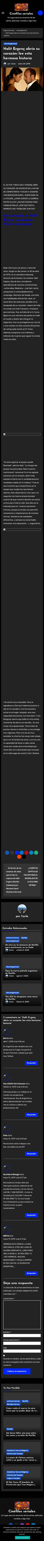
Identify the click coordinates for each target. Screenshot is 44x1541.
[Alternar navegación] (3, 13)
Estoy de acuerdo (22, 1538)
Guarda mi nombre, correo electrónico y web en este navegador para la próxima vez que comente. (22, 1362)
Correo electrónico (11, 1340)
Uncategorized (10, 44)
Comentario (8, 1299)
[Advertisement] (22, 116)
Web (5, 1348)
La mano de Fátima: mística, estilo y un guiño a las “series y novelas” (21, 1460)
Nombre (7, 1332)
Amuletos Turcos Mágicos (17, 1450)
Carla (13, 64)
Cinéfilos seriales (21, 13)
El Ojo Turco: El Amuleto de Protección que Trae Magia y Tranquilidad (20, 1484)
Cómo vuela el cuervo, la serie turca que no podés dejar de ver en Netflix (21, 1410)
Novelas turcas (13, 1404)
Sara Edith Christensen (14, 1084)
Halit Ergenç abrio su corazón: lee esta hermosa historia (21, 53)
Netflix (24, 938)
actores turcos (12, 938)
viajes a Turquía (13, 1478)
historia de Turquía (15, 1454)
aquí (27, 224)
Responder (31, 1063)
